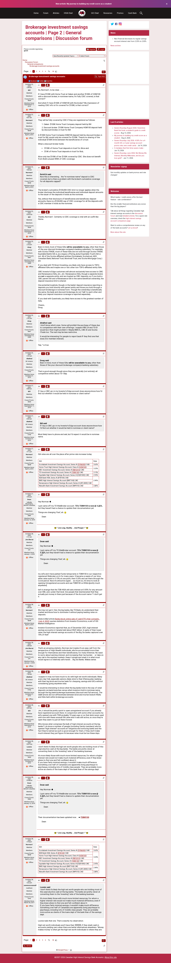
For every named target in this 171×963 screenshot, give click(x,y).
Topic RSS (101, 76)
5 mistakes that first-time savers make (128, 148)
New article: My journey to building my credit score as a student (84, 4)
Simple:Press (63, 950)
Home (36, 13)
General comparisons (35, 64)
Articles (56, 13)
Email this (49, 81)
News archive (116, 46)
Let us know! (132, 228)
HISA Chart (68, 13)
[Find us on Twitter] (112, 24)
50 (53, 71)
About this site (111, 957)
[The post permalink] (43, 85)
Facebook (34, 81)
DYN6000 (81, 464)
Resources (107, 13)
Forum (45, 13)
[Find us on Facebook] (116, 24)
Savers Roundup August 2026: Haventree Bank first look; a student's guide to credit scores (129, 130)
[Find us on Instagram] (120, 24)
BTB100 (61, 853)
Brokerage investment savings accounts (44, 66)
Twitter (41, 81)
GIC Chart (95, 13)
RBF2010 (76, 470)
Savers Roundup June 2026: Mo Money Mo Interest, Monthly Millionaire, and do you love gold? (130, 155)
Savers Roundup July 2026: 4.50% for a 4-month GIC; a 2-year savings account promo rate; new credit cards (130, 143)
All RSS (28, 946)
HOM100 (82, 467)
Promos (120, 13)
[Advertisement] (129, 67)
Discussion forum (31, 62)
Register (92, 49)
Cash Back (132, 13)
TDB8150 (75, 472)
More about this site (118, 232)
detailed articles (129, 216)
